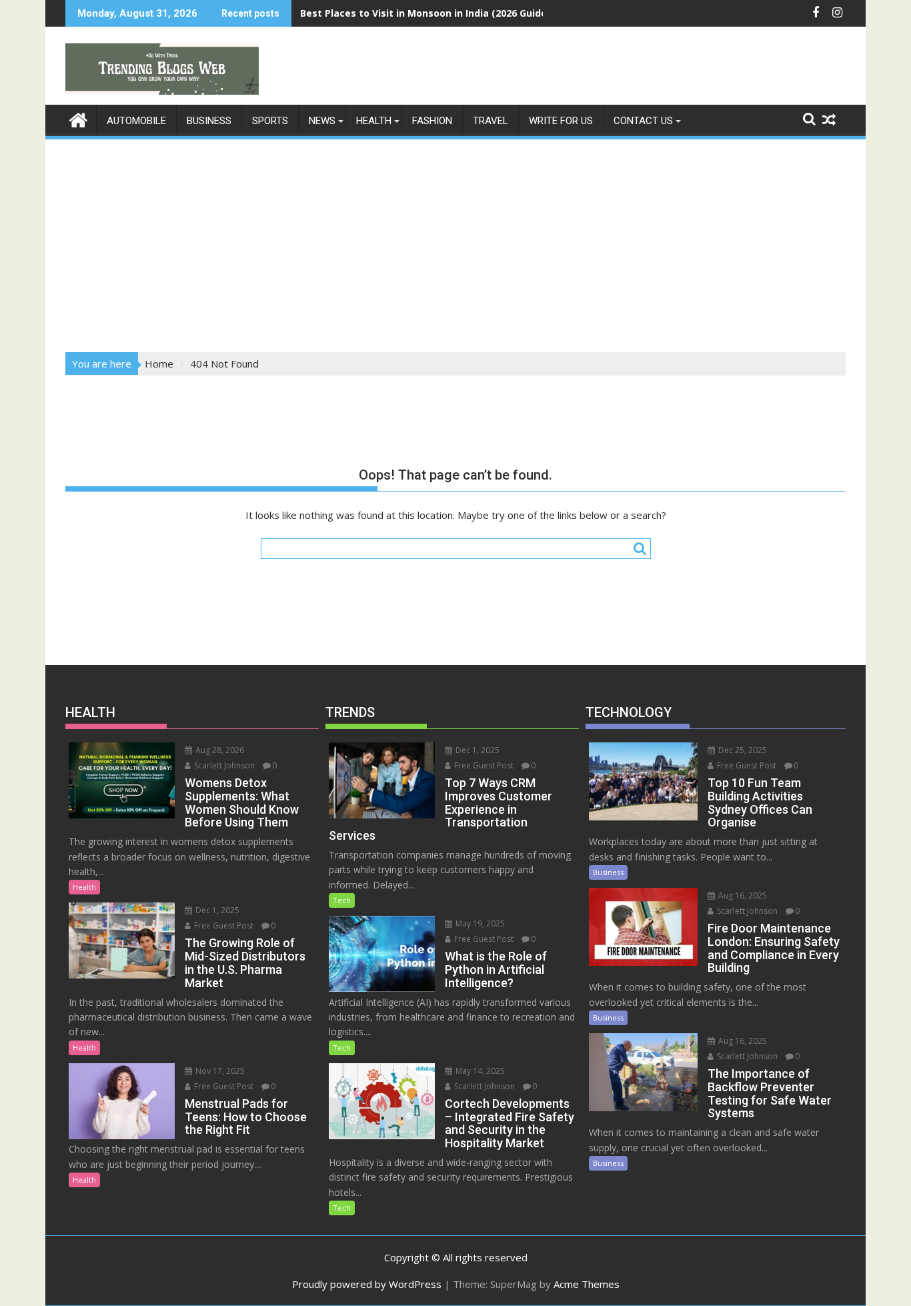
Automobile (136, 121)
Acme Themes (587, 1284)
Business (209, 121)
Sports (270, 121)
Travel (490, 121)
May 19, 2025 (479, 923)
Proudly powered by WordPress (366, 1284)
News (322, 121)
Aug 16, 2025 (741, 895)
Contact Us (643, 121)
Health (373, 121)
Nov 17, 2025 (219, 1071)
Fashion (432, 121)
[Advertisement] (455, 241)
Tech (342, 900)
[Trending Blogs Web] (78, 118)
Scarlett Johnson (223, 765)
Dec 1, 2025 (216, 910)
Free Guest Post (222, 925)
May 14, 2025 (479, 1071)
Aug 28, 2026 (218, 750)
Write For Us (561, 121)
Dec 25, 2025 (741, 750)
